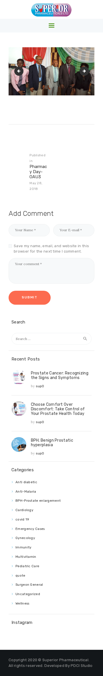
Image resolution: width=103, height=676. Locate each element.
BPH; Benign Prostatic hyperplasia (52, 442)
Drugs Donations (86, 71)
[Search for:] (51, 339)
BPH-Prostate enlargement (38, 501)
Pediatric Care (27, 566)
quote (20, 575)
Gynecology (25, 538)
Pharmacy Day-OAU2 (21, 71)
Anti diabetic (26, 482)
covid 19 (22, 519)
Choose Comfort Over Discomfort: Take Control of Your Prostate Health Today (58, 409)
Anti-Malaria (25, 491)
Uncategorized (27, 594)
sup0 (40, 386)
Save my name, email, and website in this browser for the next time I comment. (51, 249)
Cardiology (24, 510)
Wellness (22, 603)
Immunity (23, 547)
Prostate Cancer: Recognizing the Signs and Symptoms (59, 375)
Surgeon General (29, 585)
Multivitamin (25, 557)
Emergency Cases (30, 529)
